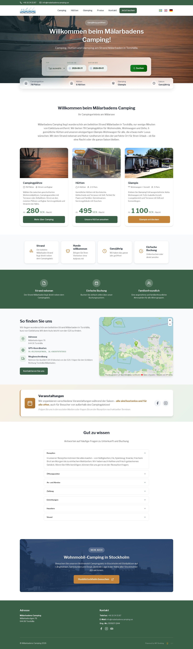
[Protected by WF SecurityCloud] (167, 643)
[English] (166, 10)
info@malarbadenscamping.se (56, 2)
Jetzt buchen (128, 10)
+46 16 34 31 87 (29, 2)
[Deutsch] (171, 10)
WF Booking (159, 643)
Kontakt (113, 10)
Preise (100, 10)
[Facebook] (157, 403)
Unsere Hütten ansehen (96, 219)
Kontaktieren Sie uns (33, 371)
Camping (62, 10)
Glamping (87, 10)
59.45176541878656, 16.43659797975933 (47, 352)
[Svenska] (160, 10)
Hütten (74, 10)
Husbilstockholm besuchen (93, 579)
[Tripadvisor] (111, 629)
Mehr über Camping (44, 219)
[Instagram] (165, 403)
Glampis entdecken (149, 219)
